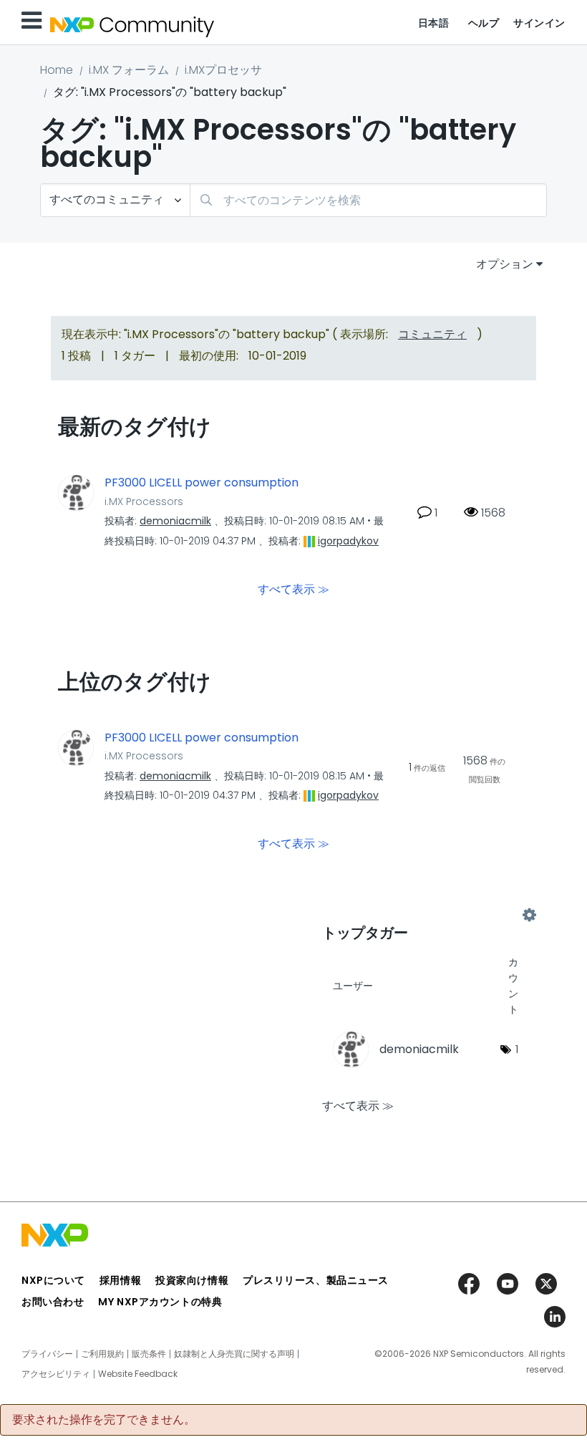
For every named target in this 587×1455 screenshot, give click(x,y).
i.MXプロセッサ (223, 70)
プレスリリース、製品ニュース (316, 1280)
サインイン (539, 23)
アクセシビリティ (55, 1374)
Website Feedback (138, 1374)
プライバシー (47, 1354)
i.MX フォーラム (129, 70)
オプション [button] (504, 264)
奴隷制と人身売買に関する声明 (234, 1354)
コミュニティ (432, 334)
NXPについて (53, 1280)
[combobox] (368, 200)
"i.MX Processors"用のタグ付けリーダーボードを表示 (425, 915)
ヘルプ (484, 23)
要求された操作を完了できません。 (103, 1420)
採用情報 (120, 1280)
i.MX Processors (144, 501)
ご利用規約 (102, 1354)
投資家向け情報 (191, 1280)
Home (56, 70)
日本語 (434, 23)
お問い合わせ (52, 1302)
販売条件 (149, 1354)
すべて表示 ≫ (293, 588)
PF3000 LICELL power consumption (202, 483)
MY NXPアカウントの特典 (160, 1302)
